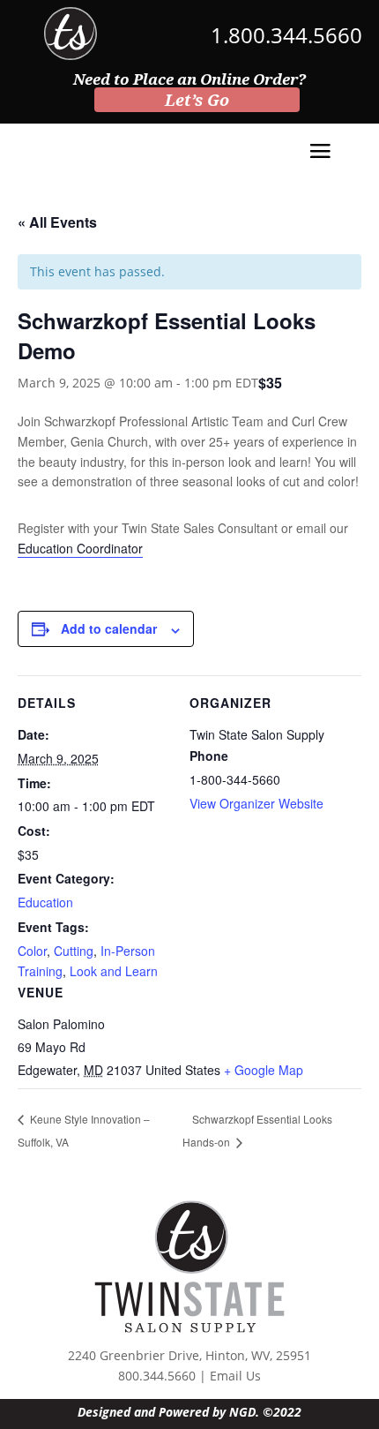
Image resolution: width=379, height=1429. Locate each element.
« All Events (57, 222)
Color (32, 950)
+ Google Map (263, 1070)
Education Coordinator (80, 548)
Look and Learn (114, 971)
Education (45, 902)
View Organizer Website (256, 803)
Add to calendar (109, 628)
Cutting (73, 950)
